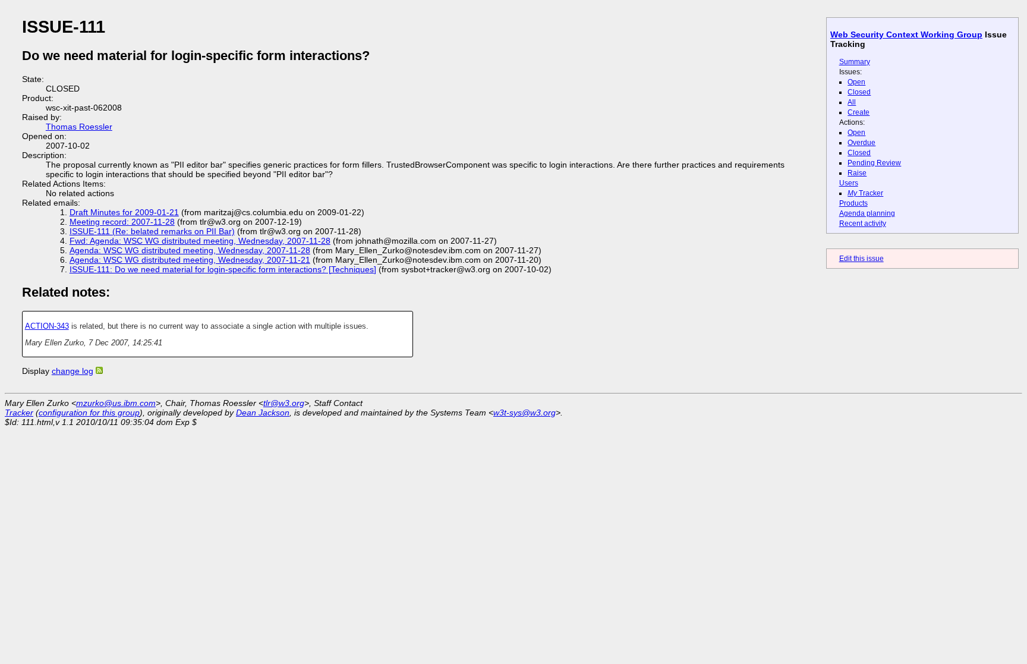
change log (72, 371)
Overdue (861, 143)
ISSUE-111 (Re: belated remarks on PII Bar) (152, 231)
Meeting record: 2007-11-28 (122, 221)
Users (848, 183)
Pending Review (874, 163)
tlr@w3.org (283, 403)
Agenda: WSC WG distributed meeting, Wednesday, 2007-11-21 (190, 260)
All (852, 102)
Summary (854, 62)
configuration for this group (89, 412)
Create (859, 112)
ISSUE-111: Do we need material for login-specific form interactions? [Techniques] (223, 269)
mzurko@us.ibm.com (116, 403)
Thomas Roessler (79, 126)
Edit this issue (861, 258)
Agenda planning (867, 213)
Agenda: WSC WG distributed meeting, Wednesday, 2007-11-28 (190, 250)
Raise (857, 173)
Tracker (865, 193)
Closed (859, 92)
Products (853, 203)
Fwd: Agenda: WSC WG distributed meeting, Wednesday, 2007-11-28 (200, 241)
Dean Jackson (262, 412)
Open (856, 82)
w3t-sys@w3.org (524, 412)
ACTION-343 (47, 326)
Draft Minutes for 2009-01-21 (124, 212)
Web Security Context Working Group (906, 34)
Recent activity (862, 223)
